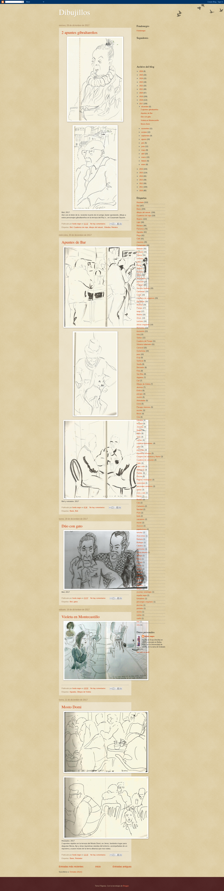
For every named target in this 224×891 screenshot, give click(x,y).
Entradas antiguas (122, 866)
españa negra (142, 595)
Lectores (140, 321)
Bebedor (140, 249)
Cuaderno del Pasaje (144, 341)
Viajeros (140, 268)
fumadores (141, 599)
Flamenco (140, 229)
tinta (138, 334)
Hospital (140, 424)
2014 (141, 176)
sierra (139, 262)
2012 (141, 183)
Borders (139, 500)
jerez (138, 354)
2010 (141, 191)
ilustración (140, 331)
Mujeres (140, 219)
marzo (143, 157)
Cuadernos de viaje (81, 227)
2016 (141, 169)
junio (143, 146)
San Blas (140, 374)
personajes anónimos (145, 486)
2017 (141, 104)
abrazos (140, 575)
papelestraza (141, 529)
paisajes (140, 394)
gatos (76, 602)
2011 (141, 187)
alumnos (140, 387)
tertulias (140, 532)
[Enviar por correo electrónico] (111, 224)
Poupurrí (140, 285)
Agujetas (140, 377)
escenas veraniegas (144, 592)
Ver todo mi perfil (143, 652)
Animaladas (141, 401)
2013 (141, 180)
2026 (141, 71)
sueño (139, 618)
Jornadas (140, 427)
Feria (138, 371)
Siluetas (140, 572)
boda (138, 516)
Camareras (141, 292)
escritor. (140, 410)
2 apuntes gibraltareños (79, 32)
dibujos (139, 589)
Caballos (140, 546)
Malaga (139, 556)
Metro (139, 433)
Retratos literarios (143, 288)
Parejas (139, 308)
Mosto (139, 559)
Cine (138, 417)
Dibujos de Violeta (84, 692)
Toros (139, 437)
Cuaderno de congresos (145, 298)
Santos (139, 569)
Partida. (139, 473)
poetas (139, 490)
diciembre (145, 107)
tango (139, 311)
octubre (144, 132)
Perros (139, 265)
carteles (140, 582)
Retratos (114, 227)
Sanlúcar (140, 361)
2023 (141, 82)
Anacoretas (141, 536)
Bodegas (140, 542)
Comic (139, 295)
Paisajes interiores (143, 407)
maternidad (141, 483)
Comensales (141, 245)
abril (143, 154)
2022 (141, 86)
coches (139, 440)
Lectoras (140, 259)
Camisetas (141, 549)
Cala (138, 503)
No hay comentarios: (98, 224)
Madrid (139, 430)
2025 (141, 75)
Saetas (139, 338)
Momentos (141, 328)
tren (138, 622)
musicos (140, 526)
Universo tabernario (144, 344)
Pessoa (139, 562)
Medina (139, 315)
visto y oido (141, 493)
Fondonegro (141, 31)
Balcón (139, 496)
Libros (139, 275)
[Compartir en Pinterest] (120, 224)
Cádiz (139, 463)
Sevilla (139, 364)
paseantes (140, 450)
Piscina (139, 476)
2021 (141, 89)
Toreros (139, 255)
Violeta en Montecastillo (81, 616)
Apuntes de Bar (74, 242)
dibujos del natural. (96, 227)
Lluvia (139, 404)
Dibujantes (141, 301)
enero (143, 164)
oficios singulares (143, 325)
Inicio (98, 866)
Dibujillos (74, 12)
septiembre (145, 136)
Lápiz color (141, 466)
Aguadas (73, 692)
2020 (141, 93)
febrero (144, 161)
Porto (139, 513)
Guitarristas (141, 351)
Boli (71, 227)
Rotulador (78, 858)
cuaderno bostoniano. (145, 443)
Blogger (126, 886)
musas (139, 523)
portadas (140, 608)
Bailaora (140, 539)
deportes (140, 585)
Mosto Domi (71, 706)
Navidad (140, 509)
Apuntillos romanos (144, 453)
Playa (139, 235)
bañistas (140, 579)
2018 (141, 100)
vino (138, 625)
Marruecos (141, 470)
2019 (141, 96)
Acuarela (140, 252)
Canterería (140, 506)
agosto (144, 139)
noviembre (145, 129)
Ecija (138, 358)
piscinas (140, 605)
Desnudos (140, 367)
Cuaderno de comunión (145, 460)
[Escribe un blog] (113, 224)
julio (143, 143)
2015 (141, 173)
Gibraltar (107, 227)
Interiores (140, 282)
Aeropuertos (141, 278)
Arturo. (139, 318)
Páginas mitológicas (144, 480)
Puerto (139, 566)
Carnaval (140, 348)
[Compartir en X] (115, 224)
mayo (143, 150)
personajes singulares (145, 602)
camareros (141, 519)
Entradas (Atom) (76, 872)
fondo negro (149, 636)
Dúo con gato (72, 525)
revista (139, 612)
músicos (140, 272)
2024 (141, 78)
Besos (139, 414)
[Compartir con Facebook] (118, 224)
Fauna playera (142, 552)
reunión (139, 397)
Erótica (139, 391)
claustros (140, 242)
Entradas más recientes (71, 866)
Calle (138, 239)
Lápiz (139, 222)
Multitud (140, 305)
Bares (72, 511)
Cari (138, 381)
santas (139, 615)
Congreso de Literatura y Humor (148, 457)
